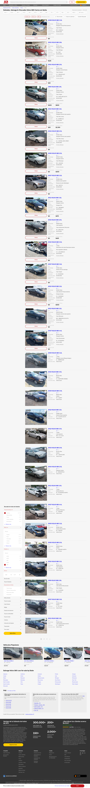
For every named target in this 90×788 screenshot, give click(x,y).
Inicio (4, 5)
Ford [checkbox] (7, 536)
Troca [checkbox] (8, 517)
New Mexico (57, 680)
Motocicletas (21, 756)
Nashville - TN (37, 703)
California (23, 674)
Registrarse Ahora (81, 2)
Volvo (21, 7)
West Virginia (75, 684)
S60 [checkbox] (7, 560)
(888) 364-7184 (30, 780)
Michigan (57, 678)
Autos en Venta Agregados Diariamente (50, 736)
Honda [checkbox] (8, 540)
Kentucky (74, 676)
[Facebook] (83, 753)
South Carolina (6, 684)
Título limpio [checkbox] (9, 588)
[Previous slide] (25, 17)
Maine (4, 678)
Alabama (5, 674)
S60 (18, 12)
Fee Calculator (67, 760)
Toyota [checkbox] (8, 534)
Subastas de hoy (37, 752)
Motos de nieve (22, 770)
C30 (68, 12)
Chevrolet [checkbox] (9, 538)
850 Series (82, 12)
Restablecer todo (45, 16)
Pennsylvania (58, 682)
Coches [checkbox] (8, 513)
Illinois (22, 676)
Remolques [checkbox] (9, 521)
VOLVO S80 (8, 702)
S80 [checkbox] (7, 564)
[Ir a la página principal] (5, 2)
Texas (22, 684)
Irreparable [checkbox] (9, 594)
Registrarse (51, 752)
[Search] (66, 2)
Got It (77, 785)
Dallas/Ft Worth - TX (38, 708)
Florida (56, 674)
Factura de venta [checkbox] (10, 592)
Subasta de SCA (6, 7)
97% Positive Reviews (67, 725)
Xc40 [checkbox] (8, 562)
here (84, 695)
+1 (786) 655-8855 (22, 780)
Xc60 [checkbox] (8, 558)
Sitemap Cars (21, 772)
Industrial (21, 768)
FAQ (65, 754)
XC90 (6, 12)
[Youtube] (80, 754)
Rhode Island (75, 682)
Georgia (74, 674)
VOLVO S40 (8, 704)
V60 (63, 12)
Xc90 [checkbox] (8, 556)
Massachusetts (41, 678)
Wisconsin (5, 686)
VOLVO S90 (8, 707)
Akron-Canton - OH (38, 706)
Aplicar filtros (12, 633)
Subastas (35, 5)
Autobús (20, 760)
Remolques (21, 764)
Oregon (39, 682)
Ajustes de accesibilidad (11, 775)
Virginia (39, 684)
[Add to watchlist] (45, 21)
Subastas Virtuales (26, 5)
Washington (57, 684)
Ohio (22, 682)
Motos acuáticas (22, 766)
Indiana (39, 676)
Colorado (40, 674)
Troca (20, 758)
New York (74, 680)
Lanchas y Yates (22, 762)
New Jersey (40, 680)
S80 (30, 12)
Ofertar (36, 37)
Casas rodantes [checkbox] (10, 519)
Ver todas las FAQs (11, 690)
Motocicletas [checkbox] (9, 515)
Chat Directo (67, 756)
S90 (46, 12)
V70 (52, 12)
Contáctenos (67, 758)
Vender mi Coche (57, 5)
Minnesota (74, 678)
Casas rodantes (22, 754)
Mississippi (5, 680)
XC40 (24, 12)
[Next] (50, 639)
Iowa (56, 676)
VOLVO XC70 (9, 700)
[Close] (86, 785)
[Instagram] (80, 753)
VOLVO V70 (8, 705)
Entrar (72, 2)
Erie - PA (36, 710)
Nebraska (23, 680)
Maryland (23, 678)
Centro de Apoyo (29, 714)
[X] (84, 753)
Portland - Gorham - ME (39, 704)
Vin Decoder (67, 762)
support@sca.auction (38, 780)
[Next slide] (52, 17)
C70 (57, 12)
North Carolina (6, 682)
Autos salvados (15, 7)
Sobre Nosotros (6, 752)
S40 (41, 12)
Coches (26, 16)
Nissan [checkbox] (8, 543)
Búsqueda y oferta (13, 5)
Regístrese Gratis (13, 744)
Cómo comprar (67, 752)
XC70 (36, 12)
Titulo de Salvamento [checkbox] (11, 590)
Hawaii (4, 676)
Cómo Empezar (45, 5)
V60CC (74, 12)
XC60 (12, 12)
